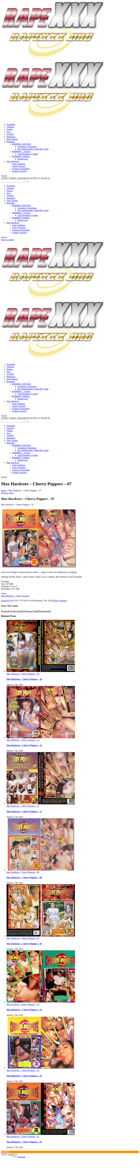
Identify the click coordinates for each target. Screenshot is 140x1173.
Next (11, 493)
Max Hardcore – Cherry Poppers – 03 (23, 1004)
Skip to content (7, 240)
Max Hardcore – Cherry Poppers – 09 (23, 872)
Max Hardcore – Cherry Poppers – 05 (23, 938)
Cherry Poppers (59, 600)
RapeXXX (6, 600)
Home (3, 490)
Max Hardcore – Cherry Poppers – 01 (23, 1136)
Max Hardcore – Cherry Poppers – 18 (23, 674)
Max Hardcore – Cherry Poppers (15, 596)
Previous (5, 493)
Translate (21, 1157)
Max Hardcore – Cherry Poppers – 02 (23, 1070)
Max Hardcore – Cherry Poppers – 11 (23, 806)
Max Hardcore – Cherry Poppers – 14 (23, 740)
